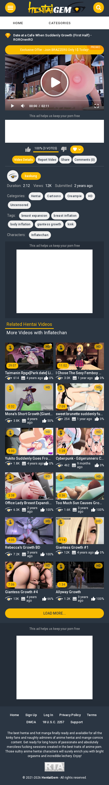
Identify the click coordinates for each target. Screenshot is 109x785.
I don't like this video (63, 149)
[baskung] (13, 176)
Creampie (74, 196)
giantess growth (49, 224)
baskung (31, 176)
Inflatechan (39, 235)
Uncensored (19, 205)
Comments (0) (85, 160)
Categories (60, 23)
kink (71, 224)
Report (47, 160)
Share (65, 160)
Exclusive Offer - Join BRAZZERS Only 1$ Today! (54, 50)
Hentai (36, 196)
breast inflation (65, 215)
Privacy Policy (70, 715)
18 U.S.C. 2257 (53, 722)
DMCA (31, 722)
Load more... (54, 613)
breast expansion (34, 215)
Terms (92, 715)
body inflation (20, 224)
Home (18, 23)
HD (90, 196)
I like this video (28, 149)
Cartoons (54, 196)
